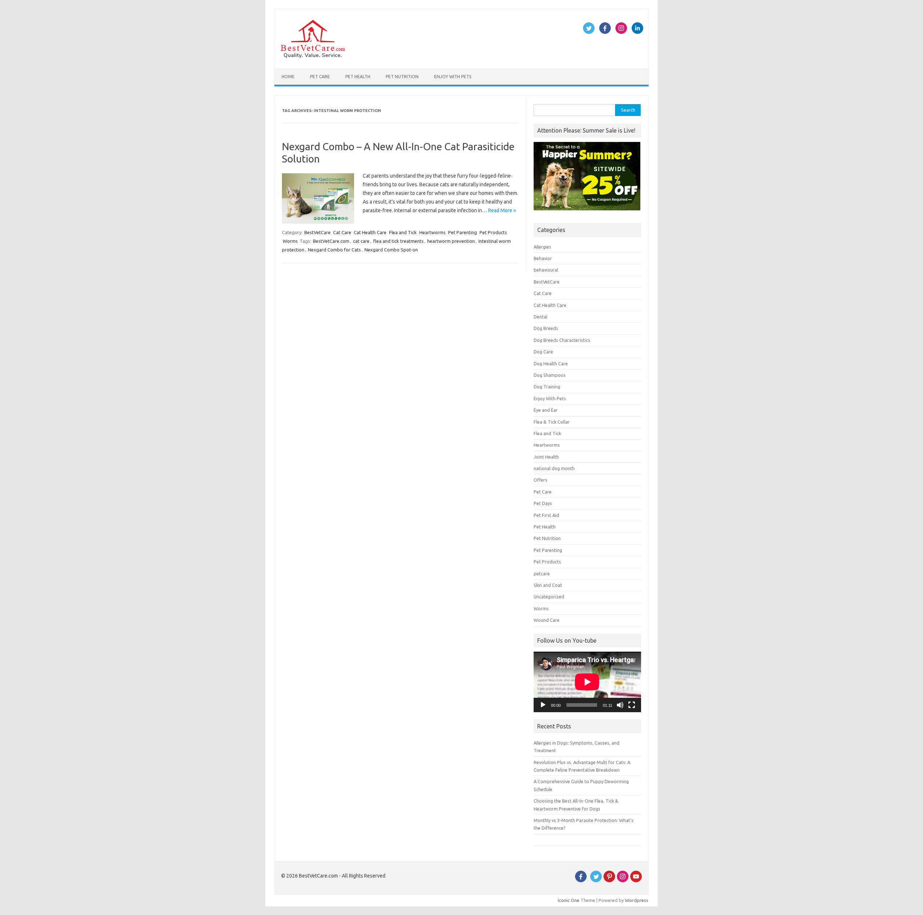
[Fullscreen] (631, 705)
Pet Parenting (462, 232)
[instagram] (622, 880)
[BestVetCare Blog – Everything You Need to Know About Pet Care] (313, 56)
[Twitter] (596, 880)
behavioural (546, 269)
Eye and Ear (546, 409)
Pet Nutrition (402, 76)
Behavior (543, 258)
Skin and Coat (548, 585)
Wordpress (636, 900)
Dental (540, 316)
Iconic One (568, 900)
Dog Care (543, 351)
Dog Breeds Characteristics (562, 340)
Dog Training (547, 386)
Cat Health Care (370, 232)
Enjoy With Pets (452, 76)
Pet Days (543, 503)
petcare (542, 573)
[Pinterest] (609, 880)
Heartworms (432, 232)
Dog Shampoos (550, 375)
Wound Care (547, 619)
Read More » (502, 210)
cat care (361, 241)
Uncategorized (549, 596)
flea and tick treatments (398, 241)
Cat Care (342, 232)
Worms (290, 241)
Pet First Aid (546, 515)
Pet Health (357, 76)
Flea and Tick (403, 232)
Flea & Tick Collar (552, 421)
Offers (540, 479)
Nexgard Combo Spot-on (391, 249)
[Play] (543, 705)
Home (288, 76)
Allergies (542, 246)
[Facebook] (581, 880)
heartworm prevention (451, 241)
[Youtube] (636, 880)
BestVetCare (317, 232)
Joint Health (546, 456)
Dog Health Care (551, 363)
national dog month (554, 468)
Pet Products (493, 232)
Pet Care (320, 76)
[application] (587, 682)
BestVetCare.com (331, 241)
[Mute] (620, 705)
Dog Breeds (546, 328)
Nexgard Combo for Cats (334, 249)
